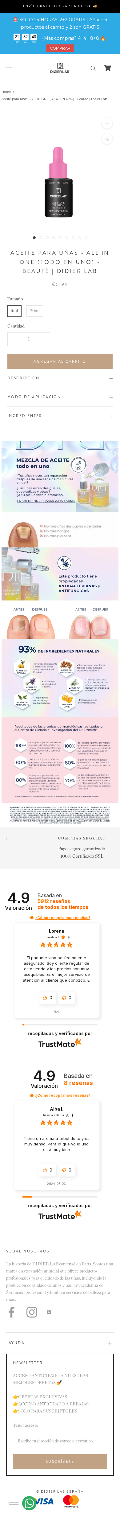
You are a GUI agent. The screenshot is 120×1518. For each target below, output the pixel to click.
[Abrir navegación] (9, 68)
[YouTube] (49, 1312)
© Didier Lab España (60, 1491)
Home (6, 92)
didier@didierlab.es (60, 849)
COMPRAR (60, 48)
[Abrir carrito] (107, 67)
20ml (35, 311)
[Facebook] (11, 1312)
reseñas (63, 904)
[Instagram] (31, 1312)
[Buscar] (93, 68)
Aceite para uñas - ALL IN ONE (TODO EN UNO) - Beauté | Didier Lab (54, 99)
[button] (32, 918)
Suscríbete (60, 1461)
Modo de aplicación (34, 397)
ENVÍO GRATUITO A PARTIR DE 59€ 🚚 (60, 6)
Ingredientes (24, 416)
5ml (14, 311)
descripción (23, 378)
